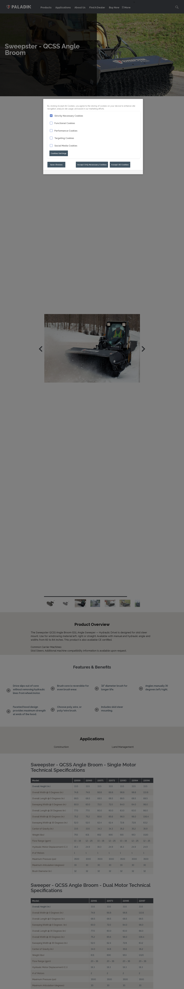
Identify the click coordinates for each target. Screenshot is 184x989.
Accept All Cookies (120, 164)
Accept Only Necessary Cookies (92, 164)
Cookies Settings (59, 153)
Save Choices (56, 164)
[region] (93, 136)
